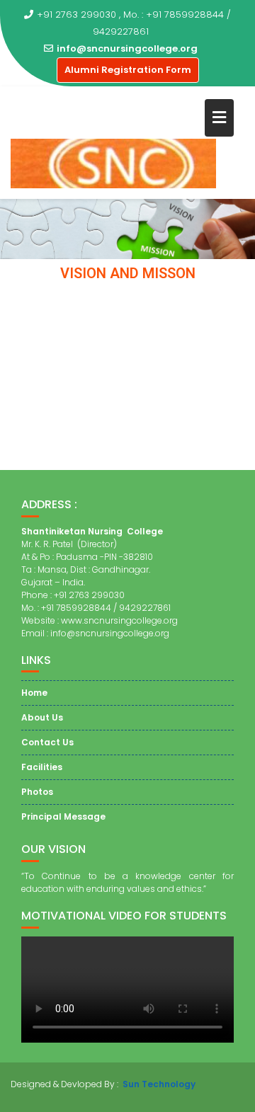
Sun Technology (159, 1084)
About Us (42, 717)
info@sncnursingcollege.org (127, 48)
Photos (37, 792)
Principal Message (63, 816)
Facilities (41, 767)
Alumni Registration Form (127, 69)
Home (34, 693)
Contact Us (47, 742)
